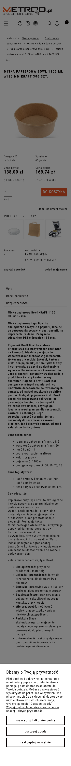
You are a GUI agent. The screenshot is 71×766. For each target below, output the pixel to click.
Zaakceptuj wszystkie (35, 742)
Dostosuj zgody (36, 731)
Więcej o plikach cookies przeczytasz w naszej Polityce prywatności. (32, 709)
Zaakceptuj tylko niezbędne (35, 720)
